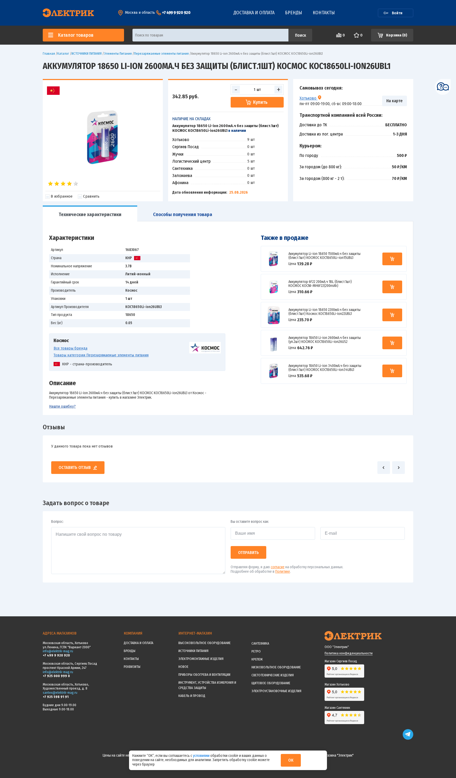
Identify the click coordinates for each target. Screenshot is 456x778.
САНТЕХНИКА (260, 643)
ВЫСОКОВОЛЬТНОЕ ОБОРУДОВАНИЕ (204, 643)
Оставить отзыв (75, 467)
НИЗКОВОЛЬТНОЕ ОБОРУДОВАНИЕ (276, 667)
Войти (397, 13)
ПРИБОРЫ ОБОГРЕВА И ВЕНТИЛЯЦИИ (204, 675)
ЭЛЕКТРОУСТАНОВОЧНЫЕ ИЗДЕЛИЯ (276, 691)
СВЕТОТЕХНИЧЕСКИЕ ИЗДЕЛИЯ (272, 675)
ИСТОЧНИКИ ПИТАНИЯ (193, 651)
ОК (290, 760)
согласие (277, 567)
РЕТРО (256, 651)
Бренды (293, 13)
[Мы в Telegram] (408, 738)
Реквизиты (132, 667)
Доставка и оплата (254, 13)
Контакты (324, 13)
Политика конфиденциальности (349, 653)
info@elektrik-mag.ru (58, 651)
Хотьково (308, 98)
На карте (394, 100)
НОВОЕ (183, 667)
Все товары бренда (70, 348)
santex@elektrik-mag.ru (60, 693)
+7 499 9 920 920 (176, 12)
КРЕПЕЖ (257, 659)
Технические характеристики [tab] (90, 214)
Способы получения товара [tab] (182, 214)
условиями (201, 755)
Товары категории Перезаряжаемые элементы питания (101, 355)
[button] (383, 467)
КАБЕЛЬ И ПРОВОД (191, 696)
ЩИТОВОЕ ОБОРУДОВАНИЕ (270, 683)
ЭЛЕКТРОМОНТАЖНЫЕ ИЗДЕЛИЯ (201, 659)
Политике (282, 571)
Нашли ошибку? (62, 406)
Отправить (248, 552)
